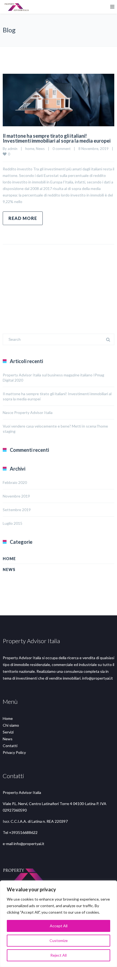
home (29, 148)
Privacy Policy (14, 752)
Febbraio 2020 (15, 482)
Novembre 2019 (16, 496)
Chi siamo (11, 725)
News (40, 148)
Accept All (58, 925)
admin (12, 148)
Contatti (10, 745)
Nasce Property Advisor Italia (28, 412)
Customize (59, 940)
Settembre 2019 (17, 509)
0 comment (61, 148)
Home (8, 718)
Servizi (8, 732)
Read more (22, 218)
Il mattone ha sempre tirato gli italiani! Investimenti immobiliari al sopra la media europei (56, 138)
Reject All (58, 955)
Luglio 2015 (12, 523)
